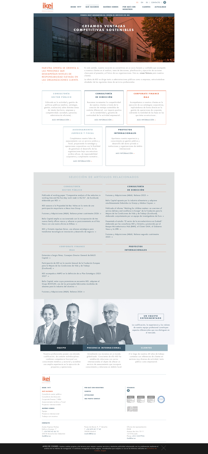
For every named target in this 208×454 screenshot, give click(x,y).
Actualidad (160, 7)
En (142, 2)
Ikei (46, 380)
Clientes (146, 7)
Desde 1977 (76, 7)
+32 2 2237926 (138, 436)
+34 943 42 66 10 (51, 431)
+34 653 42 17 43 (93, 429)
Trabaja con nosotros (50, 416)
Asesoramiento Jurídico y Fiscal (54, 402)
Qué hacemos (47, 391)
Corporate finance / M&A (51, 399)
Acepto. (103, 450)
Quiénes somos (48, 408)
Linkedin (164, 2)
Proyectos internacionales (51, 404)
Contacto (155, 2)
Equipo (44, 411)
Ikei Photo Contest (92, 398)
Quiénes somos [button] (110, 7)
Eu (147, 2)
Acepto (163, 447)
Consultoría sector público (52, 394)
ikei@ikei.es (46, 436)
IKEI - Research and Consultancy (47, 7)
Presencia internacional (50, 414)
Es (137, 2)
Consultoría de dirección (51, 397)
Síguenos (131, 387)
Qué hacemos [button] (92, 7)
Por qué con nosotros (129, 8)
